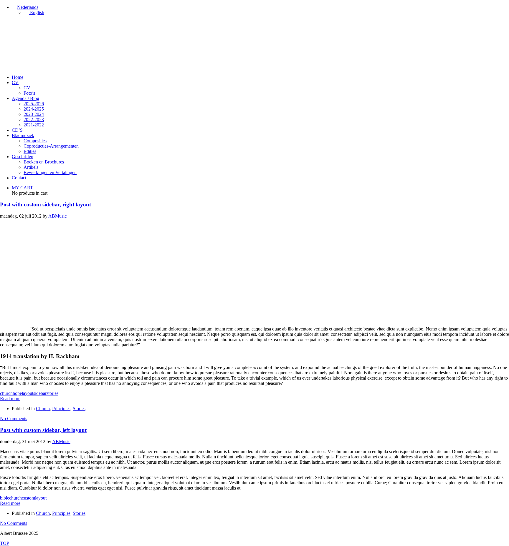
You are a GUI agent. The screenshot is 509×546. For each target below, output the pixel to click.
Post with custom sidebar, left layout (43, 430)
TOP (4, 543)
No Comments (13, 418)
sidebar (40, 393)
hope (17, 393)
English (36, 12)
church (6, 393)
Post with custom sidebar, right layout (45, 204)
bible (4, 497)
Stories (79, 408)
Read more (10, 398)
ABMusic (57, 215)
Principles (61, 408)
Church (43, 408)
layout (27, 393)
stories (52, 393)
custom (28, 497)
